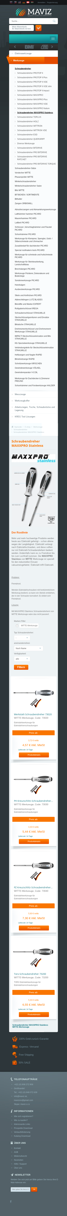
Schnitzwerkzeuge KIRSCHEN (28, 363)
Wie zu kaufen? (21, 1120)
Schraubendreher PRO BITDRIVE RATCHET (32, 158)
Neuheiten (18, 1160)
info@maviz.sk (20, 1096)
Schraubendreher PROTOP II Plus (32, 77)
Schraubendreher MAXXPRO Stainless (35, 112)
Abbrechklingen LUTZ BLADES (28, 299)
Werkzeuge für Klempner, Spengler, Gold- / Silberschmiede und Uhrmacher (33, 240)
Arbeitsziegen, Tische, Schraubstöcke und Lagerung (35, 408)
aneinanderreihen (22, 643)
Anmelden (41, 2)
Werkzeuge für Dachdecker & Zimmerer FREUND (32, 379)
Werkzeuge (18, 60)
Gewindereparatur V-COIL (26, 372)
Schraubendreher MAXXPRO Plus (32, 99)
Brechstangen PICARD (25, 269)
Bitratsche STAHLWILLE (25, 324)
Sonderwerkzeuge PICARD (27, 280)
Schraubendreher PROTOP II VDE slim (34, 86)
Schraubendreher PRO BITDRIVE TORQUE (36, 164)
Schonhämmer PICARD (25, 234)
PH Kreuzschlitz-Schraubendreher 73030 (36, 800)
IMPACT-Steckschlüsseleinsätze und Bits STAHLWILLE (33, 337)
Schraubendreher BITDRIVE (29, 148)
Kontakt (17, 1148)
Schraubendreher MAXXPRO (30, 95)
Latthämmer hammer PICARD (28, 214)
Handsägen (20, 285)
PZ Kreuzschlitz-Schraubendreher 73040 (36, 887)
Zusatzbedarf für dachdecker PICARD (31, 246)
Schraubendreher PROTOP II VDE (32, 82)
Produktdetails (34, 755)
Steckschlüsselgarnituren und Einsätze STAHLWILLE (32, 318)
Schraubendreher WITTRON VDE (32, 130)
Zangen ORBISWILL (24, 203)
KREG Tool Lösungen (25, 416)
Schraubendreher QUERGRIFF (31, 139)
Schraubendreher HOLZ (28, 121)
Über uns (18, 1168)
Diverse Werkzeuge (26, 143)
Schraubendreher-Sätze (25, 168)
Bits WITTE (19, 190)
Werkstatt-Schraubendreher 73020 (33, 714)
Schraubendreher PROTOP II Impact (33, 90)
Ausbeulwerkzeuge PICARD (27, 289)
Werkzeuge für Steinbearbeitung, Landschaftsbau (29, 263)
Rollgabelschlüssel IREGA (26, 308)
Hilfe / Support (20, 1164)
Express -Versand (29, 1046)
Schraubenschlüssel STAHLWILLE (30, 313)
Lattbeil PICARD (22, 222)
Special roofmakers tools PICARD (30, 250)
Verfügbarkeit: (20, 653)
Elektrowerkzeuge (23, 53)
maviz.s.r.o (25, 1104)
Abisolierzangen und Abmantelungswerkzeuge (35, 209)
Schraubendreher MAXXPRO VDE (32, 104)
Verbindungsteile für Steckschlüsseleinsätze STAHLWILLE (34, 349)
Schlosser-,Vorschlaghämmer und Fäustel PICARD (33, 228)
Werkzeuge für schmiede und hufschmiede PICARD (34, 256)
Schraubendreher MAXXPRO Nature (33, 108)
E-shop (27, 427)
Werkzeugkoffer (22, 400)
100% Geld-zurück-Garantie (34, 1039)
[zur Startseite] (33, 12)
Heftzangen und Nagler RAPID (28, 355)
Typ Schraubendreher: (24, 632)
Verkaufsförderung (22, 1132)
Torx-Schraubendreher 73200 (30, 973)
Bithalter (18, 199)
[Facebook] (10, 1202)
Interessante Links (22, 1124)
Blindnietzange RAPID (25, 359)
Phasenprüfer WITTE (24, 177)
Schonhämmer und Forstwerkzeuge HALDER (35, 385)
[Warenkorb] (38, 28)
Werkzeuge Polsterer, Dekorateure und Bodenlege (32, 274)
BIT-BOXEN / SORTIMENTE (27, 195)
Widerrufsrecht (20, 1156)
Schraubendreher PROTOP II (30, 73)
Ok (34, 1189)
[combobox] (22, 637)
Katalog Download (22, 1136)
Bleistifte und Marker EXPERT (28, 304)
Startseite (18, 427)
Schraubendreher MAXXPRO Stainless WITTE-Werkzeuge (30, 1026)
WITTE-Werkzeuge (29, 625)
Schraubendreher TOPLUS (29, 117)
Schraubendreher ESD (27, 134)
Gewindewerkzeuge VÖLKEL (28, 368)
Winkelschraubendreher (25, 181)
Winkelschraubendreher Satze (28, 186)
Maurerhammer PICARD (25, 218)
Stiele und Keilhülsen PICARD (28, 295)
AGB (16, 1152)
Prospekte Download (23, 1128)
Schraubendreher (23, 68)
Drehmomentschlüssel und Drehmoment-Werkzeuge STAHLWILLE (33, 330)
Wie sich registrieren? (23, 1116)
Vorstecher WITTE (23, 173)
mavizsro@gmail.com (23, 1100)
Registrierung (52, 2)
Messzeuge (20, 394)
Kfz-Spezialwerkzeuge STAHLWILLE (31, 343)
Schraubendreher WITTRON (29, 126)
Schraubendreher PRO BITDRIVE (32, 152)
